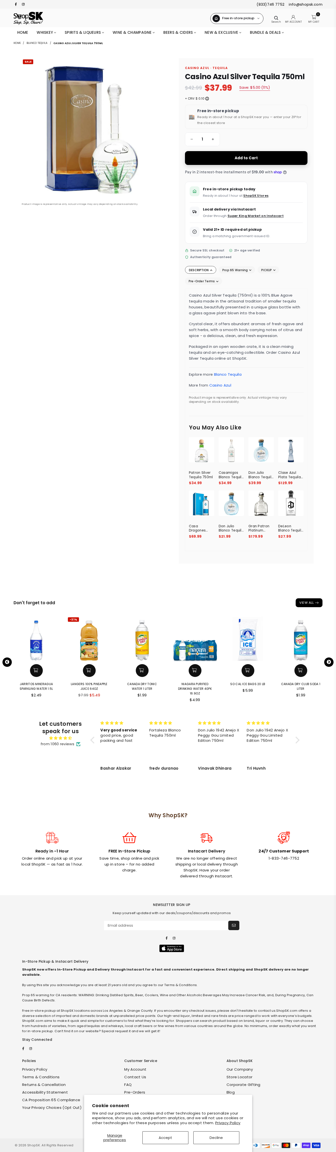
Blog (231, 1092)
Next (329, 662)
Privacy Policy (227, 1122)
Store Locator (240, 1077)
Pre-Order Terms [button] (202, 281)
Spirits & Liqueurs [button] (83, 32)
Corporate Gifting (243, 1084)
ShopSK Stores (255, 196)
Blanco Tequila (37, 43)
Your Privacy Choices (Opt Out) (52, 1107)
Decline (216, 1137)
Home (22, 32)
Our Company (240, 1069)
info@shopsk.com (305, 4)
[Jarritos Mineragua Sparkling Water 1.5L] (36, 638)
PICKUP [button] (267, 270)
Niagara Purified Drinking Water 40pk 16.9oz (195, 688)
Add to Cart (246, 157)
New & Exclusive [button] (222, 32)
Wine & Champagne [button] (133, 32)
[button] (191, 139)
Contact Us (135, 1077)
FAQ (128, 1084)
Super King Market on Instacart (256, 215)
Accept (165, 1137)
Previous (7, 662)
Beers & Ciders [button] (178, 32)
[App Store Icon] (171, 948)
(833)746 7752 (270, 4)
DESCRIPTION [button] (199, 270)
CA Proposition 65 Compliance (51, 1099)
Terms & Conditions (41, 1077)
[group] (202, 139)
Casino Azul (220, 385)
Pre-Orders (134, 1092)
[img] (61, 738)
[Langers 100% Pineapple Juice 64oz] (89, 638)
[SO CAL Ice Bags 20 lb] (247, 638)
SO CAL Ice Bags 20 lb (247, 684)
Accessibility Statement (45, 1092)
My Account (135, 1069)
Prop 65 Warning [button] (235, 270)
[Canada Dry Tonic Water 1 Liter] (142, 638)
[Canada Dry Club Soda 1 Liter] (300, 638)
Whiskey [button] (45, 32)
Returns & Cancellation (44, 1084)
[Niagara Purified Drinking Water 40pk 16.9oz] (194, 638)
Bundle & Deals (266, 32)
